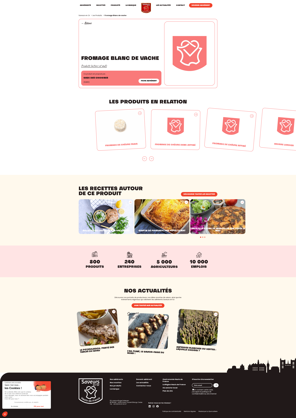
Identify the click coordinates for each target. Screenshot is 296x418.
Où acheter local (170, 388)
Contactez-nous (143, 386)
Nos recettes (115, 382)
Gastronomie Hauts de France (173, 380)
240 (129, 262)
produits (95, 266)
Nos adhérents (116, 379)
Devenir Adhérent (201, 5)
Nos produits (115, 386)
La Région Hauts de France (174, 384)
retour (88, 23)
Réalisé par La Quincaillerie (208, 411)
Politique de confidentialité (171, 411)
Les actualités (142, 382)
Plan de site (168, 391)
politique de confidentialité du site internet (204, 393)
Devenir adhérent (144, 379)
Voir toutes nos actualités (148, 305)
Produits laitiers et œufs (94, 66)
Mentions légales (190, 411)
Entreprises (129, 266)
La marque (114, 389)
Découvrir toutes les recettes (199, 194)
